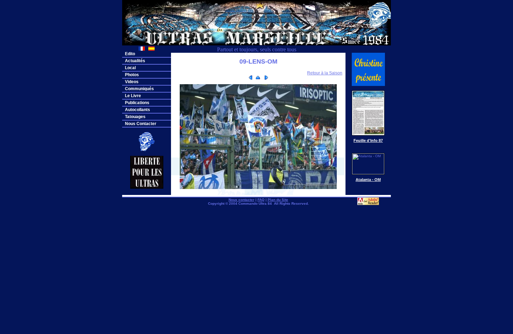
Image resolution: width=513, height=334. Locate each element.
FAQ (261, 200)
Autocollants (137, 109)
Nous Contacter (140, 123)
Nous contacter (241, 200)
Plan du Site (278, 200)
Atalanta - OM (368, 179)
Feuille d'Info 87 (368, 140)
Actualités (135, 60)
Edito (130, 53)
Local (130, 67)
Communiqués (139, 88)
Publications (137, 102)
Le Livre (133, 95)
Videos (132, 81)
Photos (132, 74)
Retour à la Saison (324, 73)
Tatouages (135, 116)
